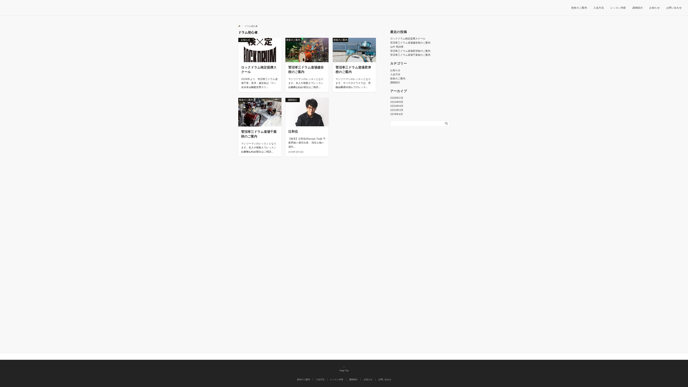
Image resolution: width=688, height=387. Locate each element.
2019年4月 (396, 114)
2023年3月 (396, 109)
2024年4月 (396, 105)
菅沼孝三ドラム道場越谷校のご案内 (410, 42)
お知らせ (395, 70)
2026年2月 (396, 97)
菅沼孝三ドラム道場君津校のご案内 (410, 50)
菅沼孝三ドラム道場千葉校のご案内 (410, 54)
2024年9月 (396, 101)
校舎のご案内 (397, 78)
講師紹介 (395, 82)
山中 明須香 (396, 46)
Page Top (344, 370)
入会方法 (395, 74)
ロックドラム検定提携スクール (407, 38)
